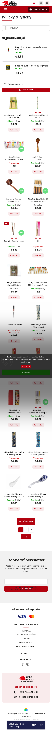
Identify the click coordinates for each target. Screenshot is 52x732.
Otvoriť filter (27, 89)
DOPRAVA (26, 630)
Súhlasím (26, 372)
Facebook (22, 664)
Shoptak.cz (36, 719)
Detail (14, 172)
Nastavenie (26, 366)
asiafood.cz (27, 664)
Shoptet (22, 719)
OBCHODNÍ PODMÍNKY (26, 634)
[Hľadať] (47, 3)
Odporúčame (14, 84)
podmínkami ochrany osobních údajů (26, 589)
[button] (31, 56)
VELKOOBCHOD (26, 642)
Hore (27, 537)
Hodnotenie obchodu (26, 646)
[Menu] (5, 9)
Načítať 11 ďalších (26, 521)
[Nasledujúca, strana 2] (26, 529)
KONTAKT (26, 638)
